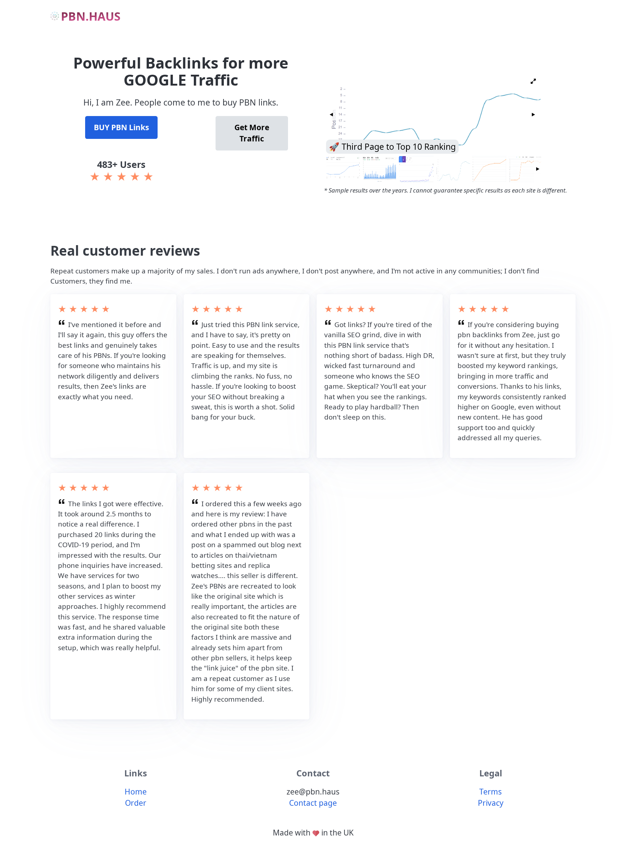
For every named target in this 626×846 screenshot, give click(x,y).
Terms (490, 792)
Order (135, 803)
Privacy (491, 803)
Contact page (313, 803)
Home (136, 792)
